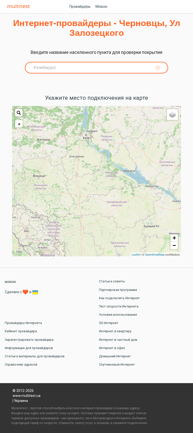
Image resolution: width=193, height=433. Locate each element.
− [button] (174, 245)
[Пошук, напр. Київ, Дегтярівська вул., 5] (19, 113)
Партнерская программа (118, 290)
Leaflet (136, 254)
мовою (10, 282)
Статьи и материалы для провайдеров (35, 356)
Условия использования (118, 314)
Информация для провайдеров (29, 348)
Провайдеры (79, 7)
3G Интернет (108, 323)
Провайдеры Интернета (23, 323)
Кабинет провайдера (21, 331)
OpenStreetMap (154, 254)
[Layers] (172, 114)
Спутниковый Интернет (117, 364)
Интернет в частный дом (118, 340)
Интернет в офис (112, 348)
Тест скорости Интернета (118, 306)
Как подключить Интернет (119, 298)
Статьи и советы (112, 281)
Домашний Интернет (115, 356)
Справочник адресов (21, 364)
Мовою (101, 7)
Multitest (19, 6)
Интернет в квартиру (115, 331)
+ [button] (174, 238)
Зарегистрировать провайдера (29, 340)
